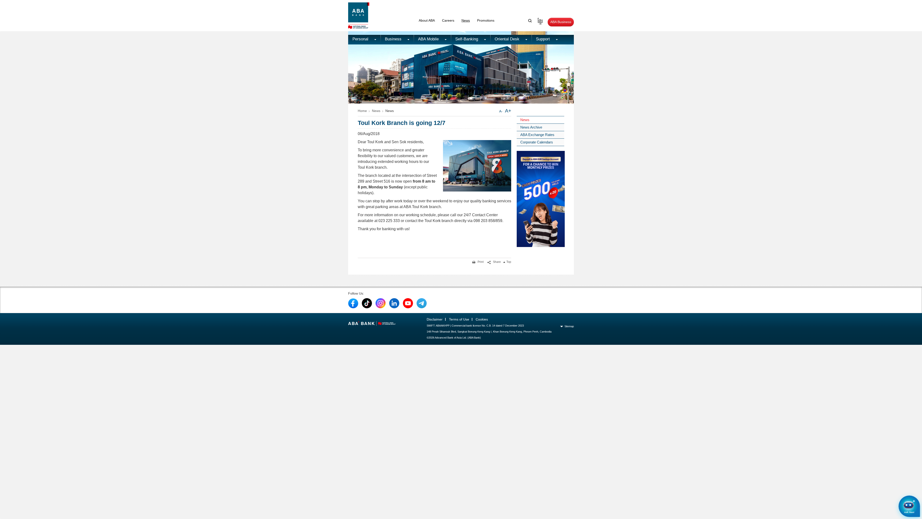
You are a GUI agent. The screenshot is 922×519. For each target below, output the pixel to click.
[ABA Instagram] (381, 303)
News (465, 20)
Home (362, 111)
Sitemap (569, 326)
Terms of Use (459, 319)
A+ (508, 110)
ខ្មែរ (538, 20)
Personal (361, 39)
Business (394, 39)
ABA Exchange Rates (537, 135)
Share (496, 262)
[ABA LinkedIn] (394, 303)
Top (508, 262)
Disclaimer (435, 319)
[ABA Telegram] (422, 303)
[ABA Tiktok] (367, 303)
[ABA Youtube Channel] (408, 303)
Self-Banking (467, 39)
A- (501, 111)
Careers (448, 20)
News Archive (531, 127)
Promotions (485, 20)
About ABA (427, 20)
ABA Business (560, 22)
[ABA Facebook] (353, 303)
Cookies (482, 319)
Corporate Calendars (536, 142)
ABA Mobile (429, 39)
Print (480, 262)
